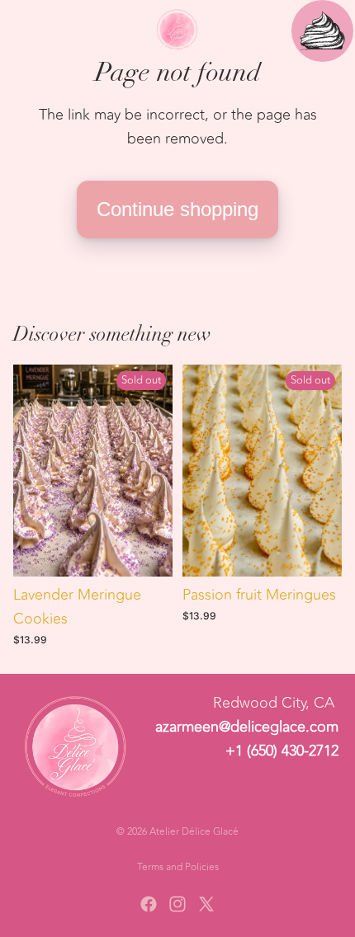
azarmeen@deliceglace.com (246, 726)
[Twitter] (206, 904)
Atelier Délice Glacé (194, 831)
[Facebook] (149, 904)
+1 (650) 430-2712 (281, 749)
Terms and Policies (178, 866)
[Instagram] (177, 904)
